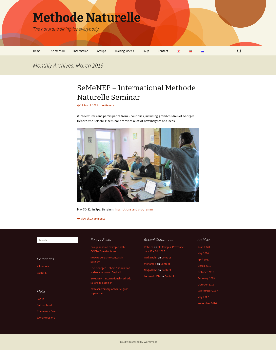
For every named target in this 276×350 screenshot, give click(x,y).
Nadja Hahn (150, 257)
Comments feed (47, 311)
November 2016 (207, 303)
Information (80, 51)
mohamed (150, 264)
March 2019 (204, 266)
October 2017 (206, 284)
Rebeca (148, 247)
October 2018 (206, 272)
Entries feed (44, 305)
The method (57, 51)
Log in (40, 299)
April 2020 (203, 259)
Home (36, 51)
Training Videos (124, 51)
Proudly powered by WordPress (138, 342)
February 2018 (206, 278)
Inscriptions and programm (134, 209)
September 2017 (208, 291)
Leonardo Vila (152, 276)
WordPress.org (46, 317)
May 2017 (203, 297)
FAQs (146, 51)
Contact (163, 51)
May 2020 (203, 253)
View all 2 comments (93, 218)
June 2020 (204, 247)
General (110, 105)
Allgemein (43, 266)
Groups (101, 51)
